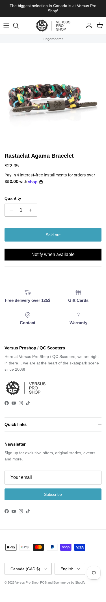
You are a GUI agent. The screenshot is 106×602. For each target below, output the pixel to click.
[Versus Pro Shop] (53, 26)
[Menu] (6, 25)
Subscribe (53, 494)
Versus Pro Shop (26, 582)
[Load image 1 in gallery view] (53, 96)
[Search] (18, 25)
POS (43, 582)
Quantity (13, 198)
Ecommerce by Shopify (69, 582)
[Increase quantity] (32, 210)
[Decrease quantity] (10, 210)
